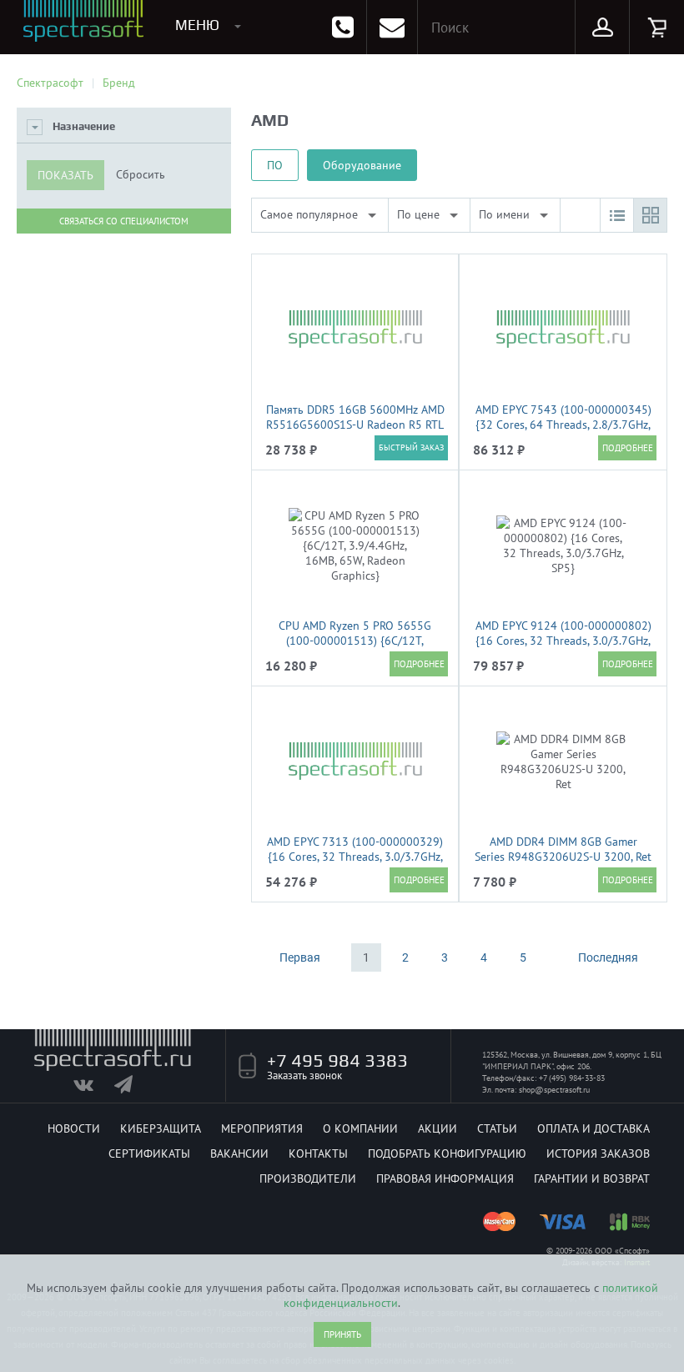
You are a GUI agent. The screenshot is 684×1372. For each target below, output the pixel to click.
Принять (342, 1334)
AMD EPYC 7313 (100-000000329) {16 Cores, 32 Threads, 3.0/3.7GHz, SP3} (355, 856)
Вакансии (239, 1153)
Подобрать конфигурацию (447, 1153)
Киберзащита (160, 1128)
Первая (299, 957)
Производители (307, 1178)
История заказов (598, 1153)
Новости (74, 1128)
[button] (616, 215)
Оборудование (362, 165)
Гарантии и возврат (592, 1178)
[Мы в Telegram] (133, 1088)
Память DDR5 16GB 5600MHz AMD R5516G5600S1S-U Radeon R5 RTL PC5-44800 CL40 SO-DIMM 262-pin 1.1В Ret (355, 432)
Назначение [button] (84, 126)
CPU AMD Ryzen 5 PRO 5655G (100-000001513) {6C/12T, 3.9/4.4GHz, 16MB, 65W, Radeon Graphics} (354, 648)
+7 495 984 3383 (337, 1060)
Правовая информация (445, 1178)
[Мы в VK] (92, 1088)
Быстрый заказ (411, 447)
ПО (275, 165)
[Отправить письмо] (392, 27)
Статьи (497, 1128)
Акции (437, 1128)
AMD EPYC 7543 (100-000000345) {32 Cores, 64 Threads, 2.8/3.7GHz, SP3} (563, 424)
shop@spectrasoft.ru (554, 1089)
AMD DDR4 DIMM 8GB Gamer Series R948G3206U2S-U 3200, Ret (563, 849)
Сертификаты (149, 1153)
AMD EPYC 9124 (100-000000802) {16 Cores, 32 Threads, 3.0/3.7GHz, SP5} (563, 640)
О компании (360, 1128)
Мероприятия (262, 1128)
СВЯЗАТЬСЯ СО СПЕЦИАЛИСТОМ (124, 221)
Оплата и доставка (593, 1128)
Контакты (318, 1153)
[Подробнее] (627, 447)
